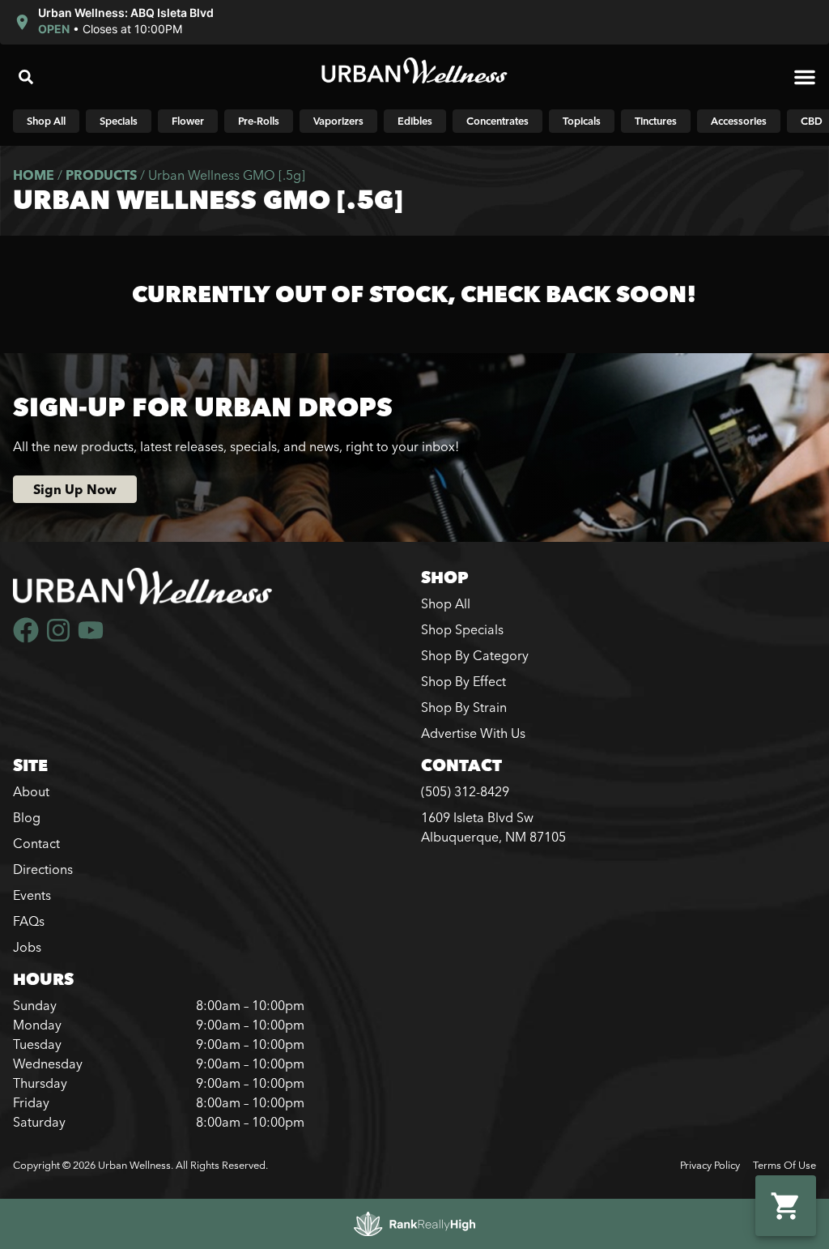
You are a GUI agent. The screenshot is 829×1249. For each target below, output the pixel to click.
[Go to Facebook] (26, 630)
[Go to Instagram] (58, 630)
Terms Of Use (784, 1164)
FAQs (29, 921)
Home (33, 175)
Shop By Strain (464, 707)
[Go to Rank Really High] (414, 1224)
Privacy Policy (710, 1164)
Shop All (445, 603)
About (31, 791)
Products (101, 175)
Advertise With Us (473, 733)
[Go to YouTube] (91, 630)
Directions (43, 869)
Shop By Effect (463, 681)
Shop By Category (475, 655)
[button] (116, 22)
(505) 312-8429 (465, 791)
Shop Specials (462, 629)
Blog (26, 817)
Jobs (27, 947)
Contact (36, 843)
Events (32, 895)
